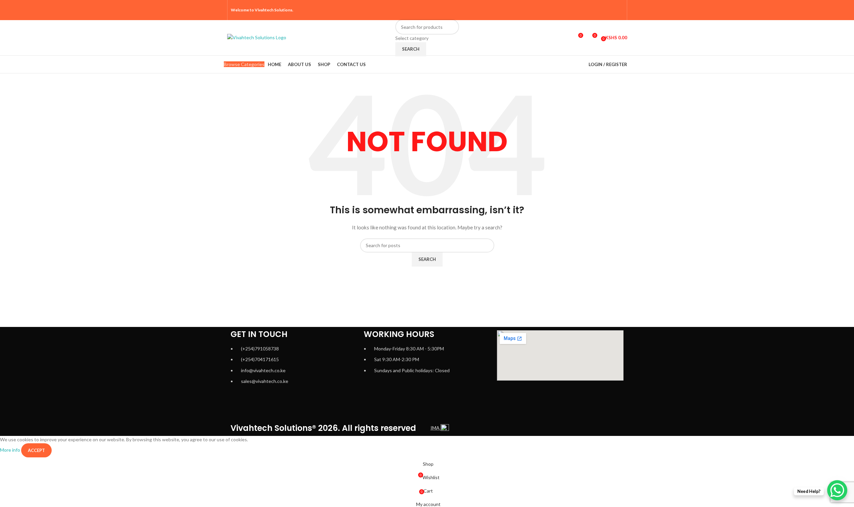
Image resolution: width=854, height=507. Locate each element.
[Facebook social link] (585, 10)
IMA (436, 428)
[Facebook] (239, 407)
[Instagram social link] (602, 10)
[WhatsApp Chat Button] (837, 490)
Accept (36, 450)
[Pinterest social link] (619, 10)
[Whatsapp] (256, 407)
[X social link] (593, 10)
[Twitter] (292, 407)
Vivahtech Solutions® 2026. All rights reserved (323, 428)
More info (10, 450)
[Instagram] (274, 407)
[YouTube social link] (610, 10)
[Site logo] (256, 37)
